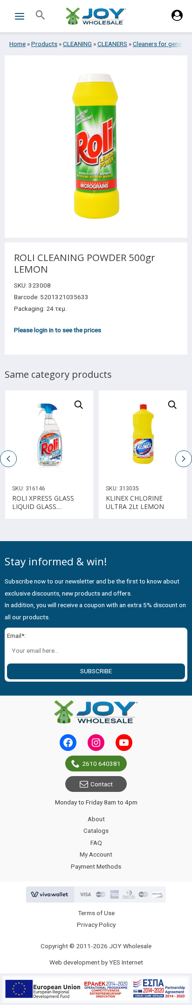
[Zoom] (79, 405)
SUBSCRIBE (96, 671)
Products (44, 43)
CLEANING (77, 43)
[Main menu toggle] (19, 16)
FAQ (96, 842)
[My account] (177, 18)
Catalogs (96, 830)
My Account (96, 854)
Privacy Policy (96, 924)
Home (17, 43)
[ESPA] (96, 989)
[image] (49, 434)
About (96, 819)
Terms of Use (96, 913)
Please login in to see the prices (57, 330)
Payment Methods (96, 866)
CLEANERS (112, 43)
